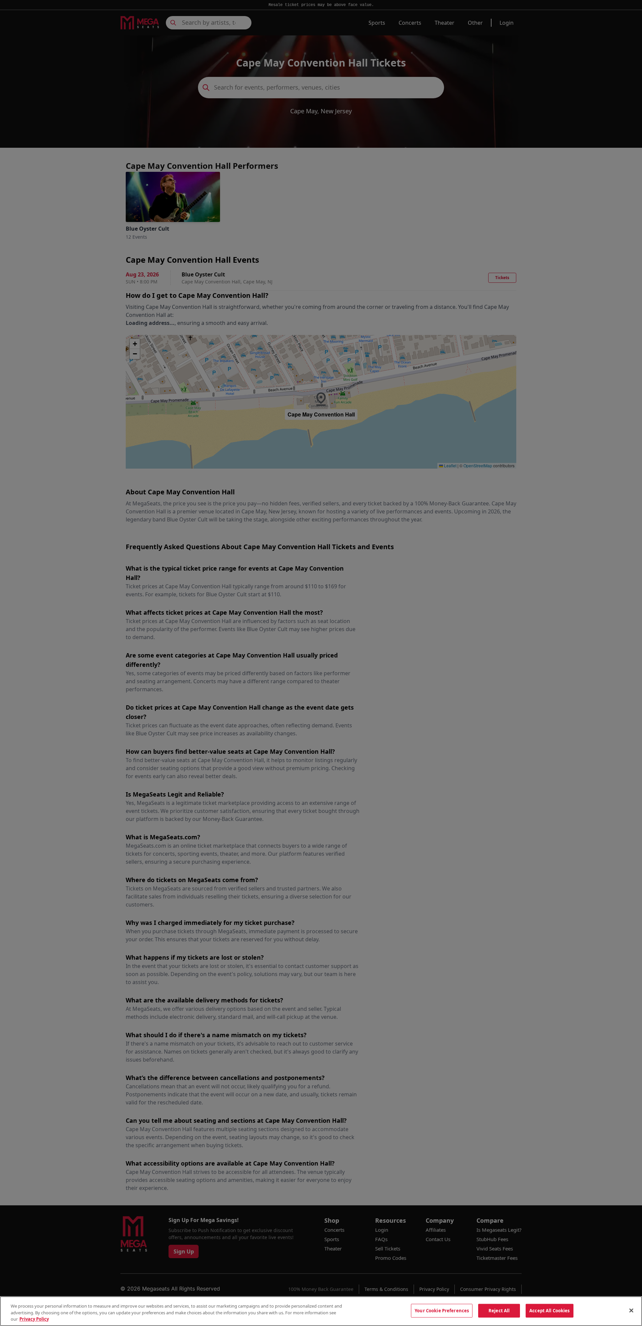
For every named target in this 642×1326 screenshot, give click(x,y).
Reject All (499, 1310)
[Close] (631, 1310)
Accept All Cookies (549, 1310)
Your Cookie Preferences (442, 1310)
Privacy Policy (34, 1319)
